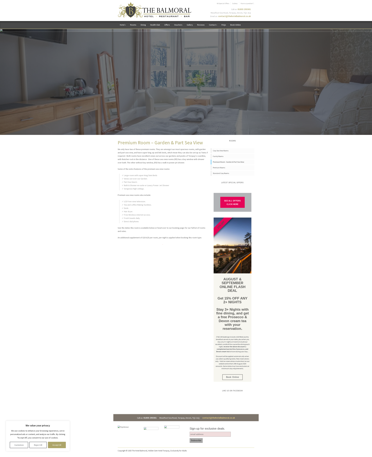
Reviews (201, 24)
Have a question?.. (247, 3)
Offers (167, 24)
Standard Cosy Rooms (221, 173)
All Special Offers (223, 3)
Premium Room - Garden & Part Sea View (228, 162)
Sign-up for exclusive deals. (207, 428)
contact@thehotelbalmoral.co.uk (234, 16)
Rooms (133, 24)
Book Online (235, 24)
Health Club (155, 24)
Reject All (38, 445)
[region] (38, 436)
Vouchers (178, 24)
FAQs (223, 24)
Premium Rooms (219, 167)
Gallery (235, 3)
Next (360, 79)
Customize (19, 445)
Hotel (123, 24)
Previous (11, 79)
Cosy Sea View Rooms (220, 151)
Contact (213, 24)
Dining (143, 24)
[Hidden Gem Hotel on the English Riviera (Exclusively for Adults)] (155, 10)
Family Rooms (218, 156)
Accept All (56, 445)
